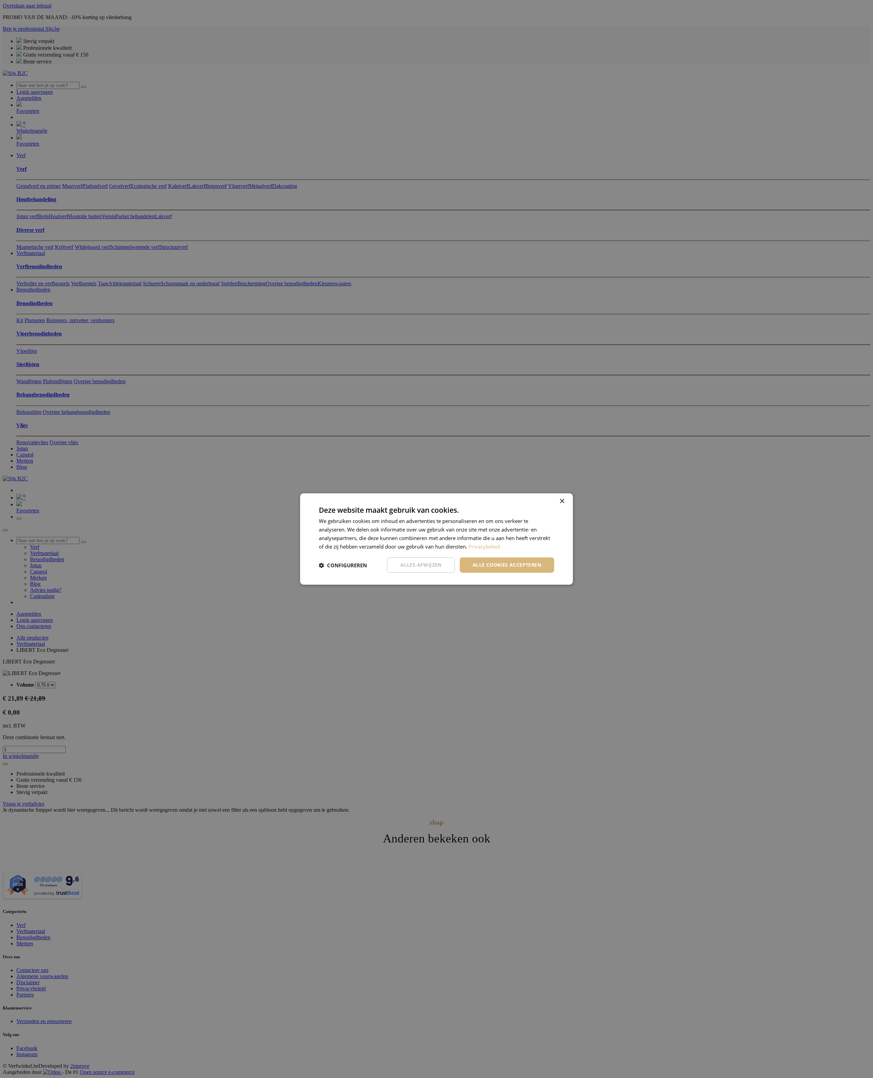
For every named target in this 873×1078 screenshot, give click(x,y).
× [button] (561, 501)
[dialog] (436, 539)
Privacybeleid (484, 546)
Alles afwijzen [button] (421, 565)
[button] (343, 565)
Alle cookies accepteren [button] (507, 565)
